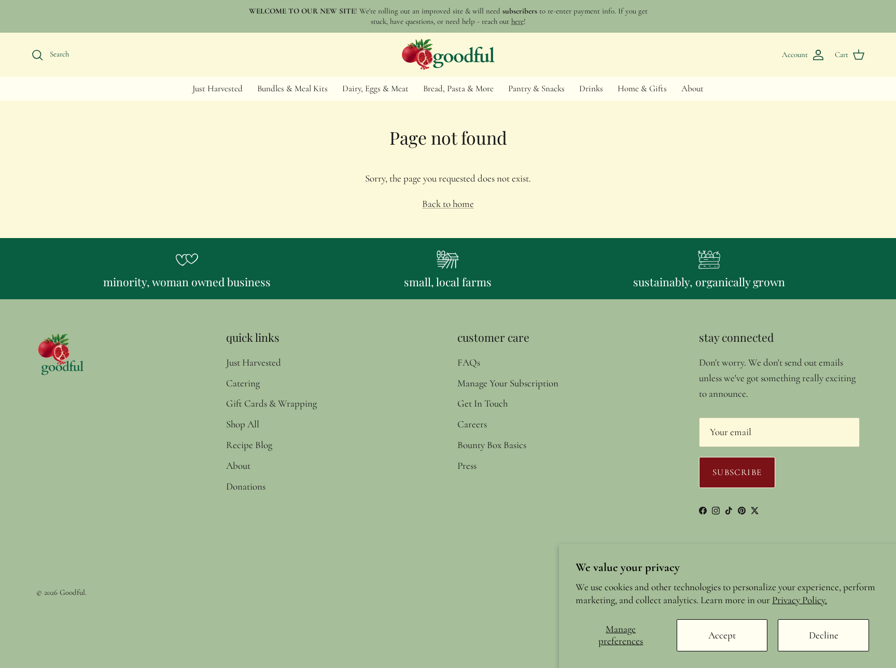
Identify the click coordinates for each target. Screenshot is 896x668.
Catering (243, 383)
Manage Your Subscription (507, 383)
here (517, 21)
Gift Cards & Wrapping (271, 403)
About (692, 88)
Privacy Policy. (799, 600)
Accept (722, 635)
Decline (823, 635)
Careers (472, 424)
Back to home (448, 204)
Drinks (591, 88)
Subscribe (737, 472)
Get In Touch (482, 403)
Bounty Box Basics (491, 445)
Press (467, 465)
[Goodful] (448, 54)
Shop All (242, 424)
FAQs (468, 362)
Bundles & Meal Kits (292, 88)
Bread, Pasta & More (458, 88)
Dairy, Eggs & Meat (375, 88)
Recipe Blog (249, 445)
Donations (245, 486)
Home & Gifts (642, 88)
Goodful (72, 592)
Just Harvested (217, 88)
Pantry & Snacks (536, 88)
